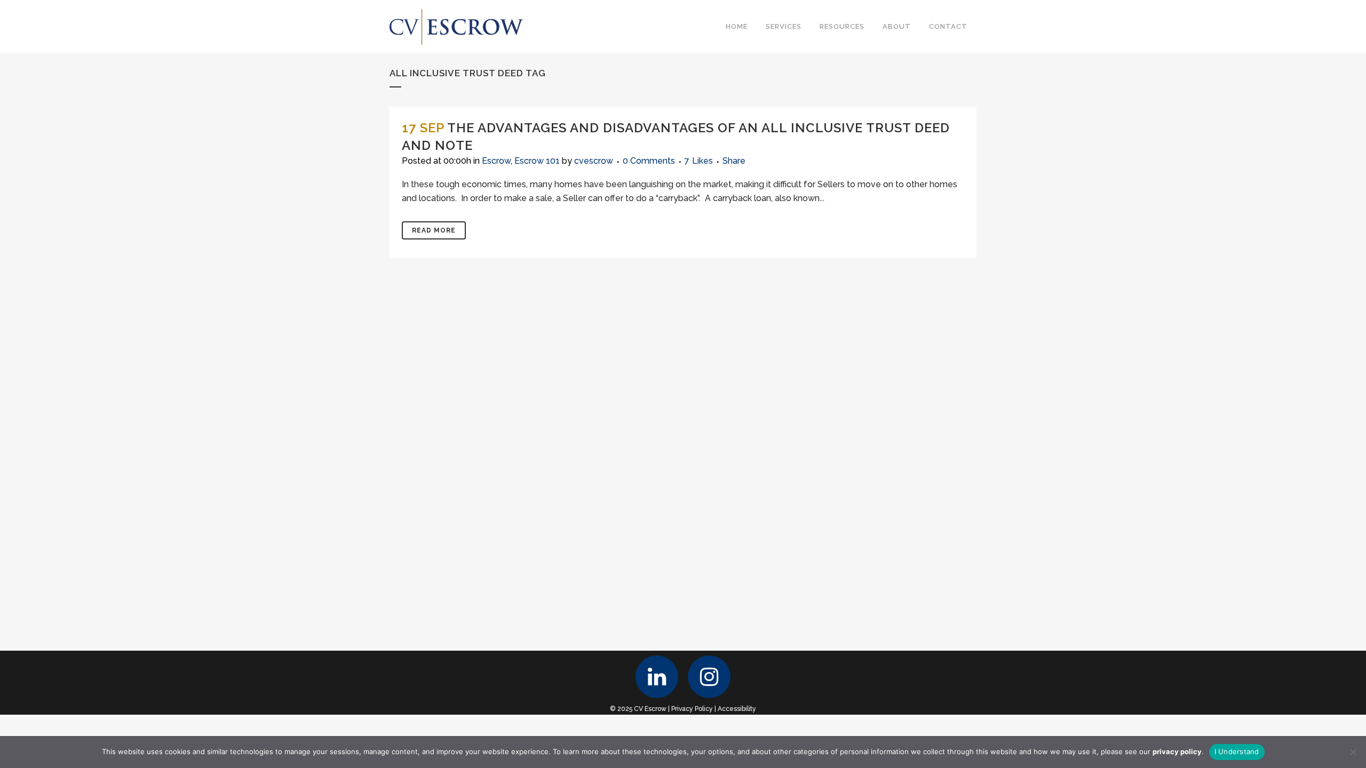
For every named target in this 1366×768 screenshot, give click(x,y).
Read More (434, 230)
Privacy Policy (692, 709)
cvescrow (593, 161)
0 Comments (649, 161)
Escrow (496, 161)
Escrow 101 (537, 161)
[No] (1352, 752)
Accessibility (737, 709)
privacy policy (1177, 751)
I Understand (1236, 751)
